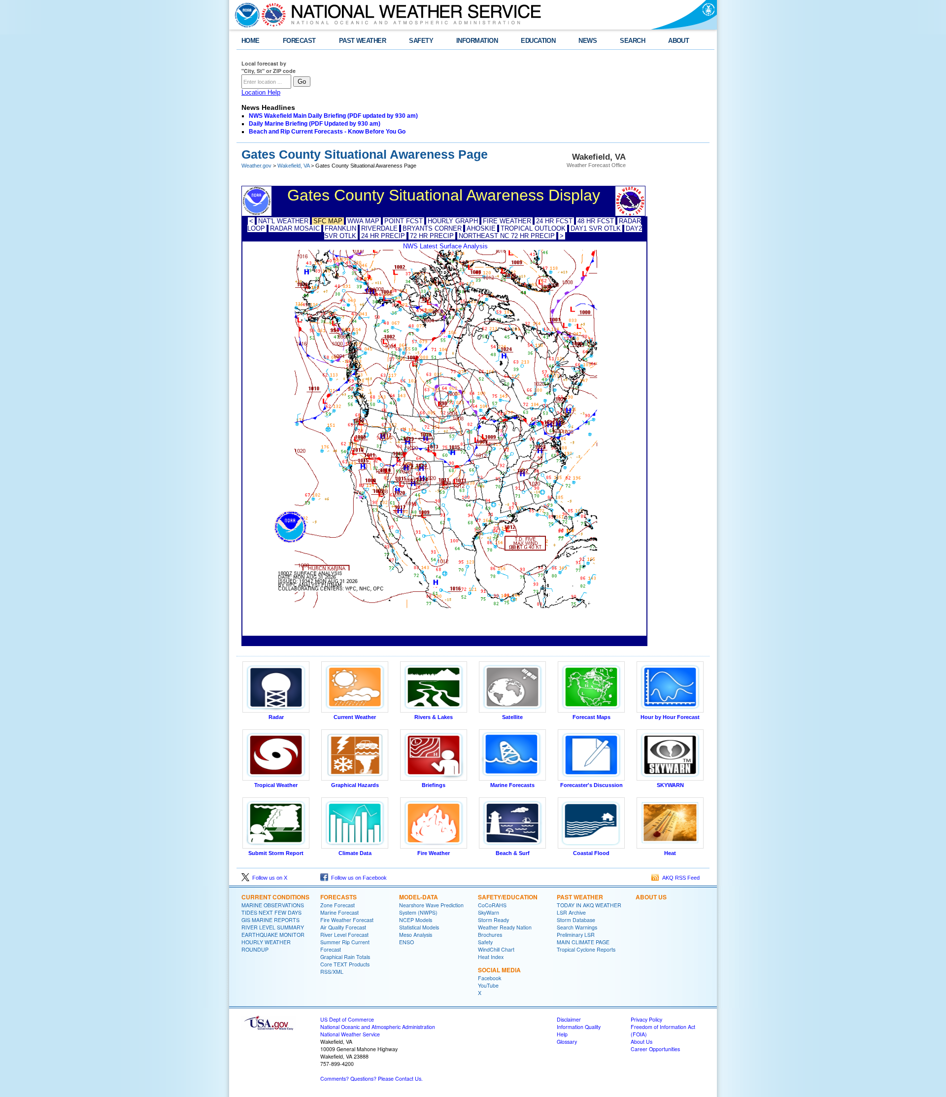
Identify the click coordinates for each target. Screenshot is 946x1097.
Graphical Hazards (355, 785)
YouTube (488, 985)
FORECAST (299, 40)
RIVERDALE (379, 228)
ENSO (406, 942)
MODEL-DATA (418, 896)
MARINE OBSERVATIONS (272, 905)
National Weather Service (350, 1034)
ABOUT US (651, 896)
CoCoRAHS (492, 905)
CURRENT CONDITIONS (275, 896)
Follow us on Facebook (357, 878)
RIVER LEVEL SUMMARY (272, 927)
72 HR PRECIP (432, 236)
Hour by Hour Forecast (670, 717)
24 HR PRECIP (383, 236)
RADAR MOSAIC (295, 228)
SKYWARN (670, 785)
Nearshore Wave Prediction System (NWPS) (431, 908)
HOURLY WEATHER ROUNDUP (266, 945)
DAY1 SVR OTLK (596, 228)
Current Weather (355, 717)
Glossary (567, 1041)
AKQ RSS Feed (679, 878)
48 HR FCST (595, 221)
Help (562, 1034)
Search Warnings (577, 927)
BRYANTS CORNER (432, 228)
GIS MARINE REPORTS (270, 920)
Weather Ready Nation (505, 927)
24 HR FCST (554, 221)
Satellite (512, 717)
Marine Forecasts (512, 785)
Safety (485, 942)
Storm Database (576, 920)
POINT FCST (403, 221)
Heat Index (491, 956)
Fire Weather (433, 853)
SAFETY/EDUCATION (508, 896)
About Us (641, 1041)
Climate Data (355, 853)
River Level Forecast (344, 934)
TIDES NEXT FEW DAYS (271, 912)
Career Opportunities (655, 1049)
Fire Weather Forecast (346, 920)
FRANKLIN (340, 228)
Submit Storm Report (276, 853)
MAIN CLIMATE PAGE (583, 942)
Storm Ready (493, 920)
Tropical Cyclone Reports (586, 949)
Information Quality (579, 1026)
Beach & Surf (513, 853)
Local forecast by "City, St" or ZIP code (268, 67)
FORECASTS (338, 896)
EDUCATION (538, 40)
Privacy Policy (646, 1019)
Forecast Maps (591, 717)
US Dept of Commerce (347, 1019)
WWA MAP (363, 221)
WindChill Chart (496, 949)
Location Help (260, 92)
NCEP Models (415, 920)
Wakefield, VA (293, 166)
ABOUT (678, 40)
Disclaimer (569, 1019)
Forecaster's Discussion (591, 785)
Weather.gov (256, 166)
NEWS (587, 40)
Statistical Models (419, 927)
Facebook (489, 978)
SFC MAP (327, 221)
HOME (250, 40)
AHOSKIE (481, 228)
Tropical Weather (276, 785)
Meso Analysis (415, 934)
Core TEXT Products (345, 964)
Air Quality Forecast (343, 927)
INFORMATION (477, 40)
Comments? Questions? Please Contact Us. (371, 1078)
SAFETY (421, 40)
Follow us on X (268, 878)
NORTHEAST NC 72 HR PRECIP (507, 236)
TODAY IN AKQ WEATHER (589, 905)
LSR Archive (571, 912)
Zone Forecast (337, 905)
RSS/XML (331, 971)
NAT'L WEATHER (283, 221)
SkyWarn (488, 912)
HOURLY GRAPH (453, 221)
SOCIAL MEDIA (499, 969)
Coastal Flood (591, 853)
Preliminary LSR (576, 934)
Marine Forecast (339, 912)
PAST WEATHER (362, 40)
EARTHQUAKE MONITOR (272, 934)
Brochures (490, 934)
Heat (670, 853)
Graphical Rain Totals (345, 956)
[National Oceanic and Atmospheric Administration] (245, 15)
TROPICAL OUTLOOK (533, 228)
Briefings (433, 785)
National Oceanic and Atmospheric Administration (377, 1026)
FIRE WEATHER (507, 221)
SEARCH (632, 40)
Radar (276, 717)
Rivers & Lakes (433, 717)
